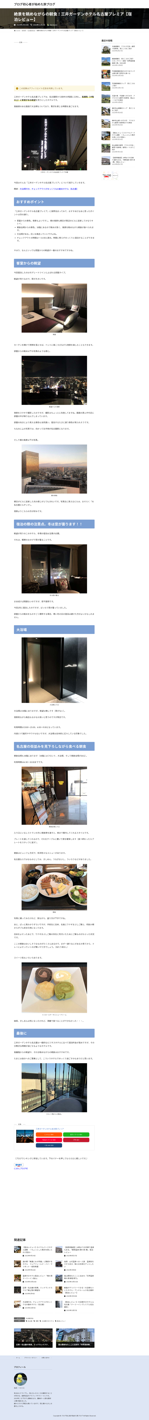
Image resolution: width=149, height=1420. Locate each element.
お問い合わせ (45, 1358)
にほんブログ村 (21, 1168)
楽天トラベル (74, 1134)
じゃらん (47, 1134)
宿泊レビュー (61, 1321)
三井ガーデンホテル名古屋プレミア (50, 1129)
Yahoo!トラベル (47, 1140)
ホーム (18, 1358)
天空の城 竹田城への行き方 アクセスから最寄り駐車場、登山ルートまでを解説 (123, 98)
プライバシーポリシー (30, 1358)
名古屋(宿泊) (29, 1318)
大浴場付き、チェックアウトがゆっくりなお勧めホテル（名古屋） (49, 189)
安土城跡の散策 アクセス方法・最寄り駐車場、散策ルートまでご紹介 (123, 147)
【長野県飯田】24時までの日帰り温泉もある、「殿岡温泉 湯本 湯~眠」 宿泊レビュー (79, 1249)
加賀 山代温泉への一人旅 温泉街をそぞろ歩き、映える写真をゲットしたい (79, 1264)
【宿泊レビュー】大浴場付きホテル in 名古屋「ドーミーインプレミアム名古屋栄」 (79, 1304)
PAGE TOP (144, 1375)
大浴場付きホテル (48, 1321)
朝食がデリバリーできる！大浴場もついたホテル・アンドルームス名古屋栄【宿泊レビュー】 (79, 1290)
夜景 (37, 1321)
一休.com (47, 1145)
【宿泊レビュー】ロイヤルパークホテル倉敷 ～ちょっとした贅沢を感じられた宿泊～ (37, 1249)
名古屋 (30, 1321)
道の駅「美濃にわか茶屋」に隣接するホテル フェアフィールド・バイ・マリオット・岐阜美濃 (37, 1264)
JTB (74, 1140)
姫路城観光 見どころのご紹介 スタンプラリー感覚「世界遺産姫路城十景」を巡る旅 (123, 61)
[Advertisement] (54, 58)
